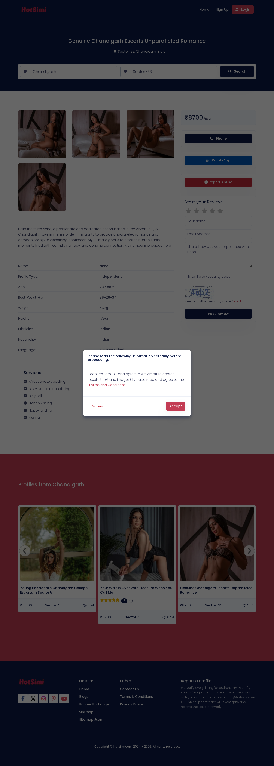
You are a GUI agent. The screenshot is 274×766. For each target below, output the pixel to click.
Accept (175, 406)
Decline (97, 406)
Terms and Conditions (107, 384)
